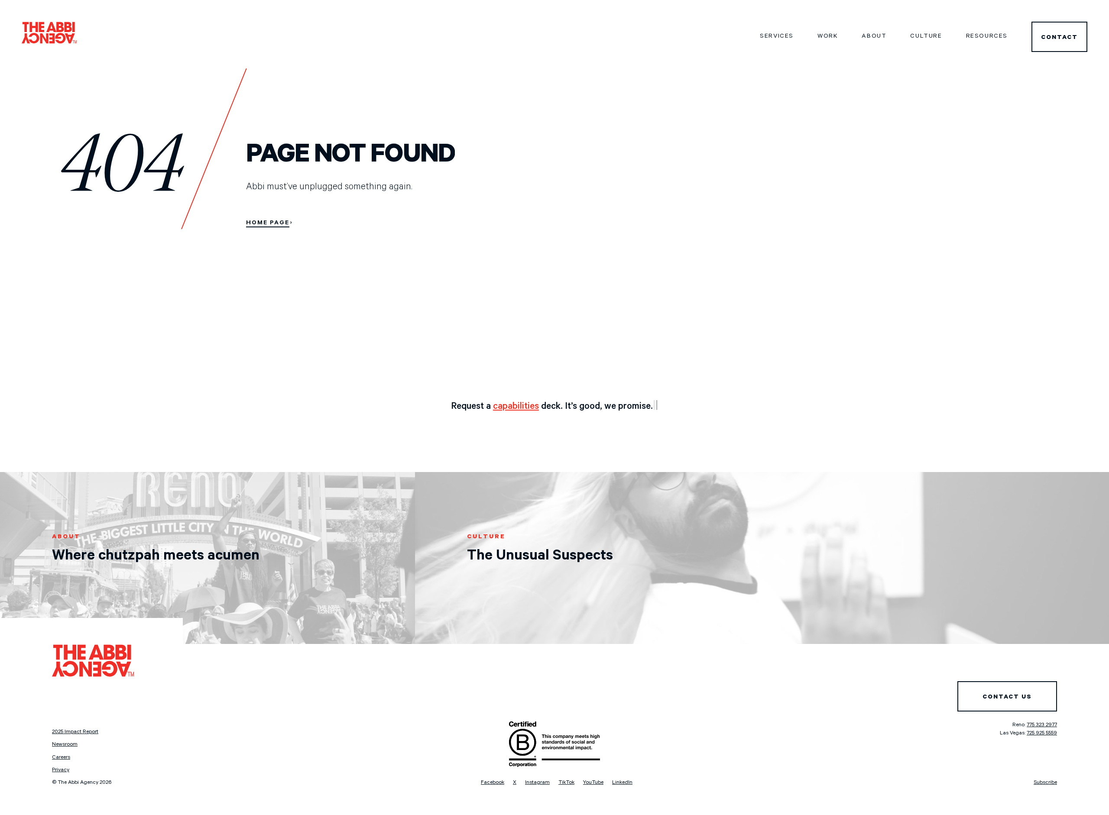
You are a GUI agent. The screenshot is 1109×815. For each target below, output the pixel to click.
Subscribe (1045, 783)
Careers (61, 758)
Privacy (60, 770)
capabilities (516, 407)
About (874, 36)
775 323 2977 (1042, 725)
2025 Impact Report (75, 732)
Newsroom (65, 745)
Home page (267, 223)
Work (827, 36)
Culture (926, 36)
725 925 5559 (1042, 734)
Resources (987, 36)
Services (777, 36)
